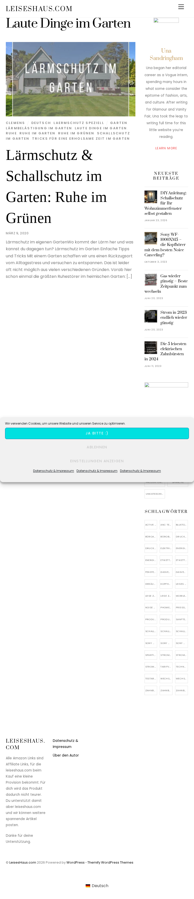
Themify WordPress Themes (110, 862)
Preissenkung (182, 607)
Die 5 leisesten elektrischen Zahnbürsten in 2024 (165, 351)
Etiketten (166, 560)
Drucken (182, 536)
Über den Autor (66, 755)
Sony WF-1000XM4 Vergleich (151, 643)
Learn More (166, 148)
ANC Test (166, 524)
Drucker (151, 548)
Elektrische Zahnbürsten (166, 548)
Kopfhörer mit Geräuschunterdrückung (166, 584)
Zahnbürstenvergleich (182, 690)
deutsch (41, 123)
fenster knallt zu (151, 572)
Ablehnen (97, 447)
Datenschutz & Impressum (53, 471)
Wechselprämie (182, 678)
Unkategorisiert (155, 493)
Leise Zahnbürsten (151, 595)
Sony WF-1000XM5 (166, 643)
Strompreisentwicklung (182, 655)
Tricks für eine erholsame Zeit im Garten (81, 138)
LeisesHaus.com (22, 862)
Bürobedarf (166, 536)
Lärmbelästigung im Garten (39, 128)
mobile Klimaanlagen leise (182, 595)
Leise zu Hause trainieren (166, 595)
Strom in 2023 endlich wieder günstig (173, 317)
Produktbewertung (151, 619)
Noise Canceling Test (151, 607)
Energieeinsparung (182, 548)
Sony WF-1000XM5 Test (182, 643)
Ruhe (11, 133)
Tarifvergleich (166, 666)
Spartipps (151, 655)
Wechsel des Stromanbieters (166, 678)
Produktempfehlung (155, 482)
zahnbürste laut (151, 690)
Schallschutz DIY (151, 631)
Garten (118, 123)
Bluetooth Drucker (182, 524)
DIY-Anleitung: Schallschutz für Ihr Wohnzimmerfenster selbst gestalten (165, 203)
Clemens (15, 123)
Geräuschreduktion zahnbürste (151, 584)
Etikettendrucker (182, 560)
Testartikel (151, 678)
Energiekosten (151, 560)
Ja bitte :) (97, 433)
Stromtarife (151, 666)
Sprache (178, 482)
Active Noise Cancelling (151, 524)
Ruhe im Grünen (76, 133)
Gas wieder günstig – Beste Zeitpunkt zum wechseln (166, 284)
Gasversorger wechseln (166, 572)
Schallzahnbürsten (182, 631)
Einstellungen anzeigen (97, 461)
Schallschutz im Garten (166, 631)
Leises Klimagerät (182, 584)
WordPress (75, 862)
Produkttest (166, 619)
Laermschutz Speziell (79, 123)
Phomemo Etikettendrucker (166, 607)
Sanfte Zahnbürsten (182, 619)
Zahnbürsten (166, 690)
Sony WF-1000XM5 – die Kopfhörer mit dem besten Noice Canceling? (165, 245)
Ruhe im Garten (37, 133)
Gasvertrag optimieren (182, 572)
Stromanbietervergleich (166, 655)
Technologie (182, 666)
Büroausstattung (151, 536)
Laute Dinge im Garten (101, 128)
